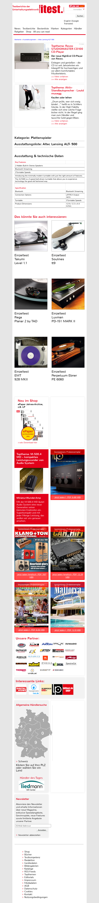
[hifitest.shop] (68, 697)
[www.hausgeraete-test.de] (33, 697)
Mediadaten (30, 883)
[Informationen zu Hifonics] (34, 658)
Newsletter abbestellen (29, 835)
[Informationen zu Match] (58, 658)
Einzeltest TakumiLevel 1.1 (21, 259)
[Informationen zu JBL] (45, 658)
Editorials (29, 877)
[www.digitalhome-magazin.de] (21, 697)
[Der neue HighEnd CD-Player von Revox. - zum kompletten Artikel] (32, 63)
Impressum (30, 880)
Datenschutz (30, 888)
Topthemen (30, 874)
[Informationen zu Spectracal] (71, 664)
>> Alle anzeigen (59, 79)
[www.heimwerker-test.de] (46, 697)
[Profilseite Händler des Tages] (31, 789)
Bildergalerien (31, 865)
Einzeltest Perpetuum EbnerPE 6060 (64, 375)
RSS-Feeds (30, 871)
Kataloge (28, 868)
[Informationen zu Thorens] (21, 671)
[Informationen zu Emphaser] (21, 651)
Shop (28, 31)
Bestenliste (43, 28)
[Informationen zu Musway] (21, 664)
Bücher (28, 854)
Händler (78, 28)
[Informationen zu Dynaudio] (71, 645)
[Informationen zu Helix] (21, 658)
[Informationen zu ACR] (21, 645)
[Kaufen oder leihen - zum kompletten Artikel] (32, 106)
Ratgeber (19, 31)
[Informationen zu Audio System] (34, 645)
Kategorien (66, 28)
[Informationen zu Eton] (45, 651)
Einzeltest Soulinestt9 (59, 259)
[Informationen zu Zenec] (58, 671)
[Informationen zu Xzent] (45, 671)
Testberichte (29, 28)
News (17, 28)
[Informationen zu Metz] (71, 658)
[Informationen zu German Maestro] (58, 651)
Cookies (28, 891)
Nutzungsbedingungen (36, 897)
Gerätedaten (30, 863)
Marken (55, 28)
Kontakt (28, 894)
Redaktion (29, 860)
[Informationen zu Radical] (58, 664)
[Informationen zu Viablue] (32, 671)
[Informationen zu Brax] (58, 645)
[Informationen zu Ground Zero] (69, 651)
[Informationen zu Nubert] (34, 664)
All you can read (41, 31)
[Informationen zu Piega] (47, 664)
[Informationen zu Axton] (47, 645)
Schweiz (23, 761)
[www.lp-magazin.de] (57, 697)
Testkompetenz (32, 857)
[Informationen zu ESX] (32, 651)
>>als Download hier (27, 442)
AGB (26, 885)
